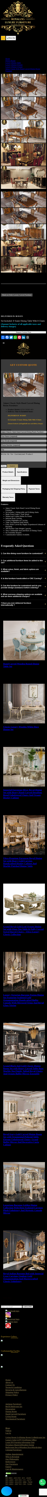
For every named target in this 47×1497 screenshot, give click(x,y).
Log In (8, 1433)
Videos (8, 1430)
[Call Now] (6, 1491)
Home (7, 59)
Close (4, 466)
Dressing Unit (29, 1442)
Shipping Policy (12, 1392)
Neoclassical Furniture (15, 1419)
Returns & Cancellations (15, 1390)
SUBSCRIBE (27, 1307)
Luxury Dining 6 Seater (14, 67)
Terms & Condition (13, 1387)
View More (7, 683)
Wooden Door (26, 1447)
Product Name (6, 430)
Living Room (10, 1416)
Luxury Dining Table (13, 63)
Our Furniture (11, 1464)
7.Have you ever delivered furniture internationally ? (23, 604)
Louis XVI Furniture (14, 1442)
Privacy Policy (11, 1395)
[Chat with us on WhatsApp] (42, 1482)
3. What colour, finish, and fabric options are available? (23, 570)
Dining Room (10, 61)
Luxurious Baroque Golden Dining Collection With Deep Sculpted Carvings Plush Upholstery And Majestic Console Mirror (23, 1209)
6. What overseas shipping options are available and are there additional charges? (23, 595)
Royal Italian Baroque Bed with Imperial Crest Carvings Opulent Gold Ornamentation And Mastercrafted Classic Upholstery (23, 1277)
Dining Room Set (27, 1437)
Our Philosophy (12, 1459)
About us (9, 1382)
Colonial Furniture (13, 1450)
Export (8, 1466)
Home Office (31, 1440)
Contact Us (10, 1385)
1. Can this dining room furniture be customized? (23, 553)
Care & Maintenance (14, 1469)
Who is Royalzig (12, 1456)
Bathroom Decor (12, 1447)
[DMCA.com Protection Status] (11, 1474)
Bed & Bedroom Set (13, 1406)
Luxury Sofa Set (12, 1440)
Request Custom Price (23, 332)
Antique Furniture (13, 1404)
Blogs (7, 1428)
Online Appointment (14, 1454)
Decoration (10, 1409)
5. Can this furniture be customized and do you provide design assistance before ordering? (23, 587)
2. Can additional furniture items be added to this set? (23, 562)
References (10, 1461)
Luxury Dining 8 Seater (14, 65)
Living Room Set (12, 1437)
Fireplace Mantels (13, 1445)
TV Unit (22, 1440)
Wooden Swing (27, 1445)
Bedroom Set (39, 1437)
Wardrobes (37, 1447)
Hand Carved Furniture (15, 1414)
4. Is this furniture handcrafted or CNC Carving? (23, 578)
